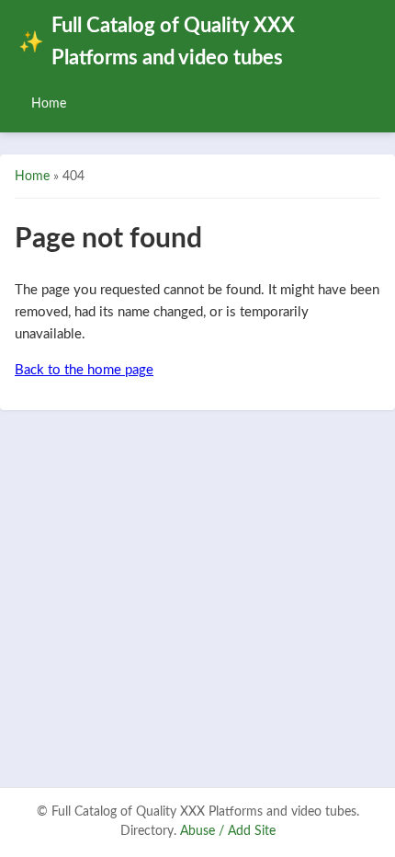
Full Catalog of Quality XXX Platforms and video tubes (156, 42)
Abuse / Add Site (228, 831)
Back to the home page (84, 370)
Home (48, 103)
